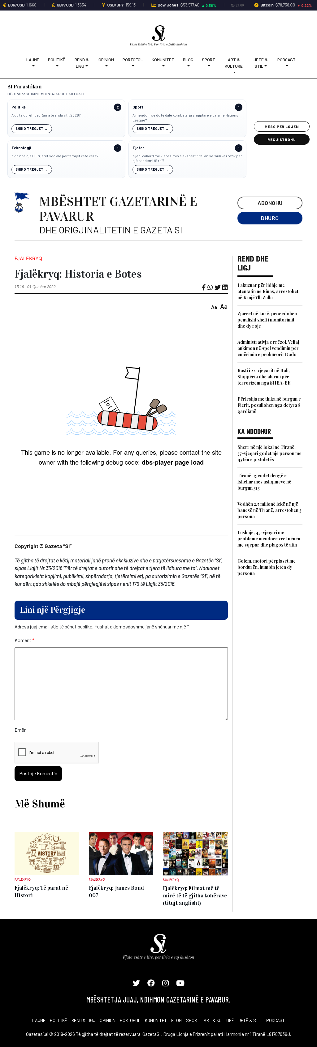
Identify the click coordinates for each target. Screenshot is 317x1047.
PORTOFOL (130, 1020)
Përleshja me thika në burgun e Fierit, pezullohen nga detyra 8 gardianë (269, 405)
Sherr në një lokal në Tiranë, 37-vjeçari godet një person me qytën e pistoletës (269, 453)
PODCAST (275, 1020)
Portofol (133, 59)
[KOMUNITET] (163, 66)
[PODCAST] (286, 66)
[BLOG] (188, 66)
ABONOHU (270, 202)
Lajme (32, 59)
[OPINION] (106, 66)
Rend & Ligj (82, 63)
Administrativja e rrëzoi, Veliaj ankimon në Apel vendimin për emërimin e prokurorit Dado (268, 348)
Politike (18, 107)
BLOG (176, 1020)
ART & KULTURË (219, 1020)
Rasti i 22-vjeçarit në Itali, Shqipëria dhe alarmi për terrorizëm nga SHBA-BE (263, 377)
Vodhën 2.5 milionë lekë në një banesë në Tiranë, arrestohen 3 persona (269, 510)
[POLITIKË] (56, 66)
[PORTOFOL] (133, 66)
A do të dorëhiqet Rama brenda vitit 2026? (45, 115)
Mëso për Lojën (282, 126)
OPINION (107, 1020)
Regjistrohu (281, 139)
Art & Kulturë (234, 63)
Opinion (106, 59)
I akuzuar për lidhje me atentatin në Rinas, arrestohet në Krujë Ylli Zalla (267, 291)
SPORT (192, 1020)
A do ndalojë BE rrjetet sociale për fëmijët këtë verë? (54, 156)
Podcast (286, 59)
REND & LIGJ (83, 1020)
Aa (214, 307)
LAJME (39, 1020)
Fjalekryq (28, 258)
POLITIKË (58, 1020)
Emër (20, 730)
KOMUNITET (156, 1020)
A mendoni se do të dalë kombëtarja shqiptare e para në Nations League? (185, 117)
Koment (24, 640)
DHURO (270, 218)
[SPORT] (208, 66)
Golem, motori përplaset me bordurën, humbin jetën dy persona (266, 567)
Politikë (56, 59)
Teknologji (21, 148)
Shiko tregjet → (31, 128)
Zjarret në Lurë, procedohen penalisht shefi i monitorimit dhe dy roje (267, 320)
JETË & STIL (250, 1020)
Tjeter (138, 148)
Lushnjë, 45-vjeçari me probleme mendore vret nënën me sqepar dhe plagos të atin (268, 539)
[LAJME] (32, 66)
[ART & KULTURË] (234, 72)
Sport (208, 59)
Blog (188, 59)
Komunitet (163, 59)
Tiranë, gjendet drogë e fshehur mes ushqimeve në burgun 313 (264, 482)
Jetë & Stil (261, 63)
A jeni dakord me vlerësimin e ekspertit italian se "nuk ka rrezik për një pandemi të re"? (187, 158)
